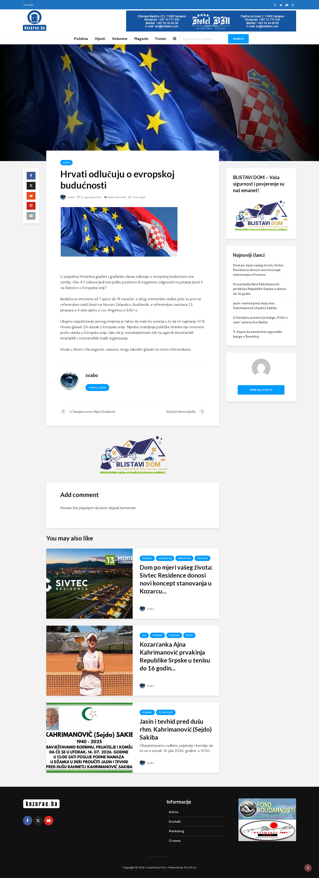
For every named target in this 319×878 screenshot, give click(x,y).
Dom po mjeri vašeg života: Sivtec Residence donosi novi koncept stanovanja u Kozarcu (258, 270)
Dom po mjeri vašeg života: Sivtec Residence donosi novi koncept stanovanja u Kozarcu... (176, 579)
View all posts (97, 387)
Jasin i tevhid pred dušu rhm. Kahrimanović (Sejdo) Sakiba (176, 729)
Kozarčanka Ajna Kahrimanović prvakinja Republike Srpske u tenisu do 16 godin (259, 289)
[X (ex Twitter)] (38, 820)
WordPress (190, 867)
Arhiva (173, 812)
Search (238, 38)
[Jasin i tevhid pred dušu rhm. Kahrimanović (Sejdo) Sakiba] (89, 737)
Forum (160, 38)
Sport (189, 635)
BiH (144, 635)
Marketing (184, 558)
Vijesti (100, 38)
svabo (71, 197)
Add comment (117, 197)
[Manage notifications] (308, 867)
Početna (81, 38)
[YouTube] (48, 820)
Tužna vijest (166, 712)
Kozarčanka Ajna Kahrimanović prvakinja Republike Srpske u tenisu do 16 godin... (175, 656)
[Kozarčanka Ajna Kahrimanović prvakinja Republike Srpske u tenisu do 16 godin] (89, 660)
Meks (163, 867)
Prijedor (202, 558)
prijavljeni (86, 508)
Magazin (141, 38)
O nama (175, 841)
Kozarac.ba (165, 558)
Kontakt (28, 5)
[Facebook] (27, 820)
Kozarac (147, 558)
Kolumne (119, 38)
